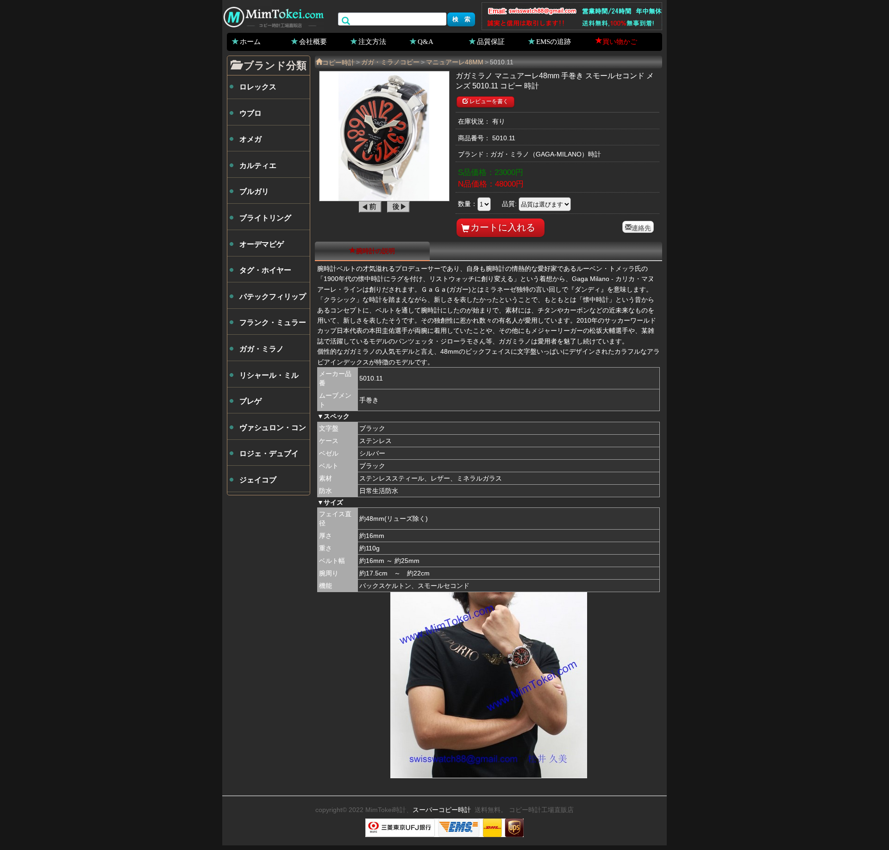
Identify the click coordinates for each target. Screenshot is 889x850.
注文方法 (372, 41)
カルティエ (257, 165)
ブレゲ (250, 401)
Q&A (425, 41)
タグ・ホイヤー (265, 270)
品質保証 (491, 41)
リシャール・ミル (269, 375)
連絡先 (641, 227)
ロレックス (257, 87)
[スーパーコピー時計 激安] (273, 15)
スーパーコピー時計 (442, 809)
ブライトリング (265, 218)
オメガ (250, 139)
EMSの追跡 (553, 41)
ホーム (250, 41)
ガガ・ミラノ (261, 349)
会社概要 (313, 41)
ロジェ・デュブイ (269, 453)
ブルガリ (254, 191)
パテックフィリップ (272, 296)
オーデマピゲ (261, 244)
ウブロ (250, 113)
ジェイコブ (257, 480)
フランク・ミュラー (272, 322)
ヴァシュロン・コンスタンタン (272, 431)
